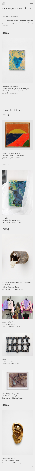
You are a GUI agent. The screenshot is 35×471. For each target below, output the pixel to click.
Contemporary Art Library (16, 8)
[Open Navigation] (31, 3)
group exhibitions (19, 23)
